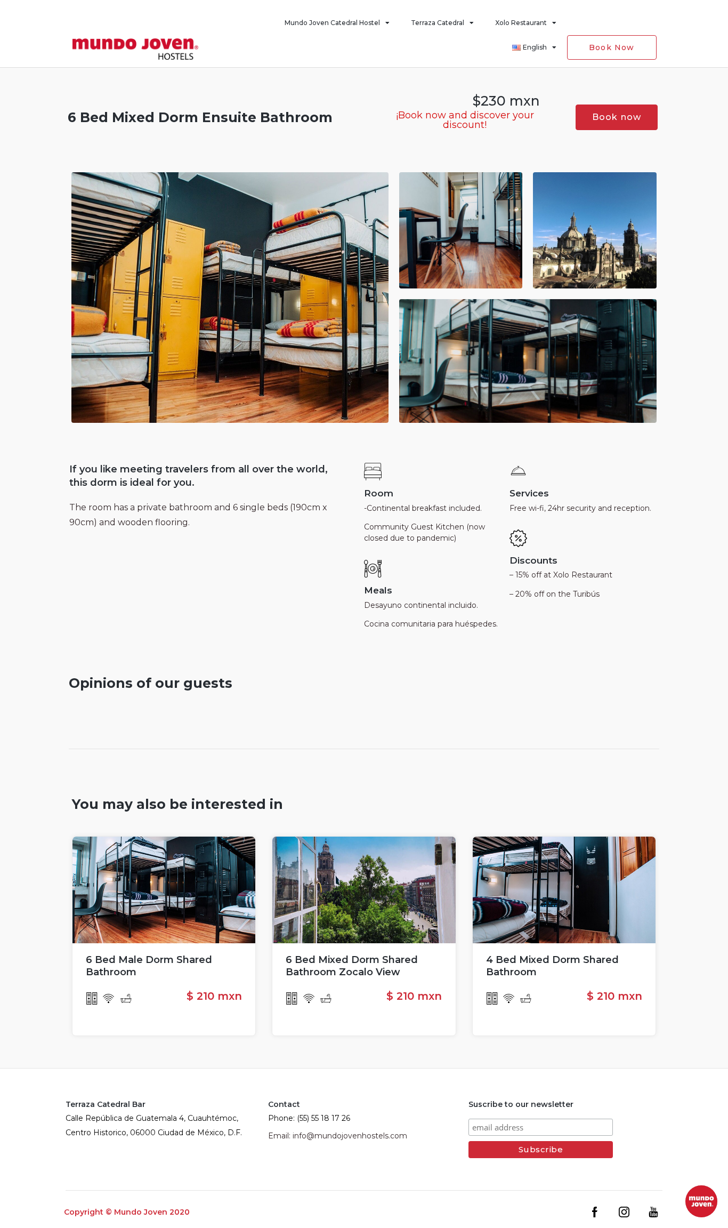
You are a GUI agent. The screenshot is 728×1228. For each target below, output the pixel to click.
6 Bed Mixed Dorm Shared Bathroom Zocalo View (352, 966)
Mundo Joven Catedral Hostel (332, 23)
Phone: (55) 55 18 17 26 (309, 1118)
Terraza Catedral (437, 23)
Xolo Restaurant (521, 23)
